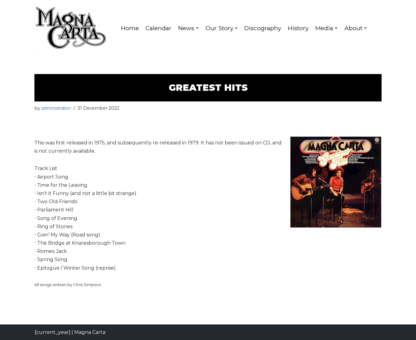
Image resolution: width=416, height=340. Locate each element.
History (298, 28)
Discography (262, 28)
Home (130, 28)
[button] (197, 28)
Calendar (158, 28)
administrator (56, 108)
